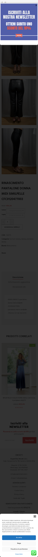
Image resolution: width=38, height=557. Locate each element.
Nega (19, 543)
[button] (35, 516)
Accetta (19, 537)
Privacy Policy (19, 554)
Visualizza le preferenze (19, 549)
